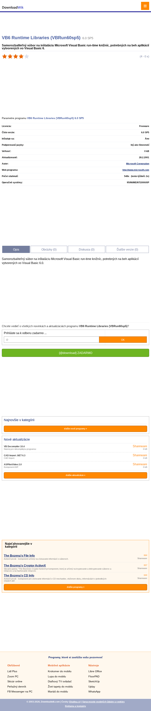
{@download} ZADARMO (75, 352)
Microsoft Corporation (137, 163)
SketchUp (94, 681)
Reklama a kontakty (75, 706)
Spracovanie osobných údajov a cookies (103, 702)
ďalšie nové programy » (75, 429)
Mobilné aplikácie (59, 665)
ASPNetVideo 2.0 (13, 464)
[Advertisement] (76, 22)
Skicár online (14, 681)
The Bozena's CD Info (19, 575)
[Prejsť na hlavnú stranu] (13, 9)
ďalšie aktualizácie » (75, 475)
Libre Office (95, 671)
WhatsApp (94, 691)
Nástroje (93, 665)
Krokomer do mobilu (59, 671)
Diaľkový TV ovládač (60, 681)
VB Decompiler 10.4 (14, 446)
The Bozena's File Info (19, 555)
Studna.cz (75, 702)
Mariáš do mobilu (58, 691)
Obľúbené (13, 665)
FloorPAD (93, 676)
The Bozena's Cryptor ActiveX (25, 565)
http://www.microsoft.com (135, 170)
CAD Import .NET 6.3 (14, 455)
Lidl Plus (12, 671)
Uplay (91, 686)
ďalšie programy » (75, 587)
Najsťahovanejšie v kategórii (18, 545)
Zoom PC (12, 676)
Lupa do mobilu (57, 676)
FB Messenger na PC (19, 691)
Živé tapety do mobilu (60, 686)
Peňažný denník (16, 686)
